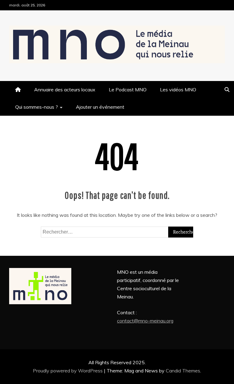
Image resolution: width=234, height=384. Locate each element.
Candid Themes (183, 371)
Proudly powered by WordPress (68, 371)
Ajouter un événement (100, 107)
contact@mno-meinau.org (145, 321)
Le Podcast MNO (128, 89)
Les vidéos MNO (178, 89)
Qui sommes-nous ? (36, 107)
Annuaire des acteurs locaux (64, 89)
